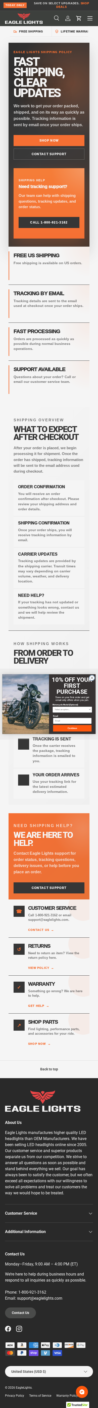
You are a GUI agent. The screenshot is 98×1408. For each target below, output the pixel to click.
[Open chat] (82, 1392)
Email (55, 716)
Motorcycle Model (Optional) (65, 705)
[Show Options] (89, 709)
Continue (72, 728)
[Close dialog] (91, 677)
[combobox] (71, 709)
